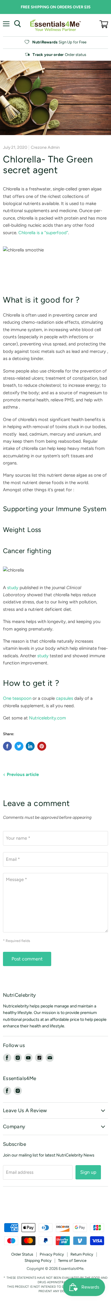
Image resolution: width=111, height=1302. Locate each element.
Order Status (22, 1254)
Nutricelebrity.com (47, 718)
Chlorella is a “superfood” (43, 232)
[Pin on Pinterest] (41, 746)
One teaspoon (17, 698)
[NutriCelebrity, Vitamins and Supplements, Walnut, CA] (55, 1207)
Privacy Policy (52, 1254)
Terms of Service (72, 1260)
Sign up (88, 1172)
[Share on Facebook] (7, 746)
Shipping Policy (38, 1260)
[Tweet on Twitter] (19, 746)
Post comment (27, 959)
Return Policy (81, 1254)
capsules (64, 698)
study (12, 587)
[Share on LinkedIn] (30, 746)
